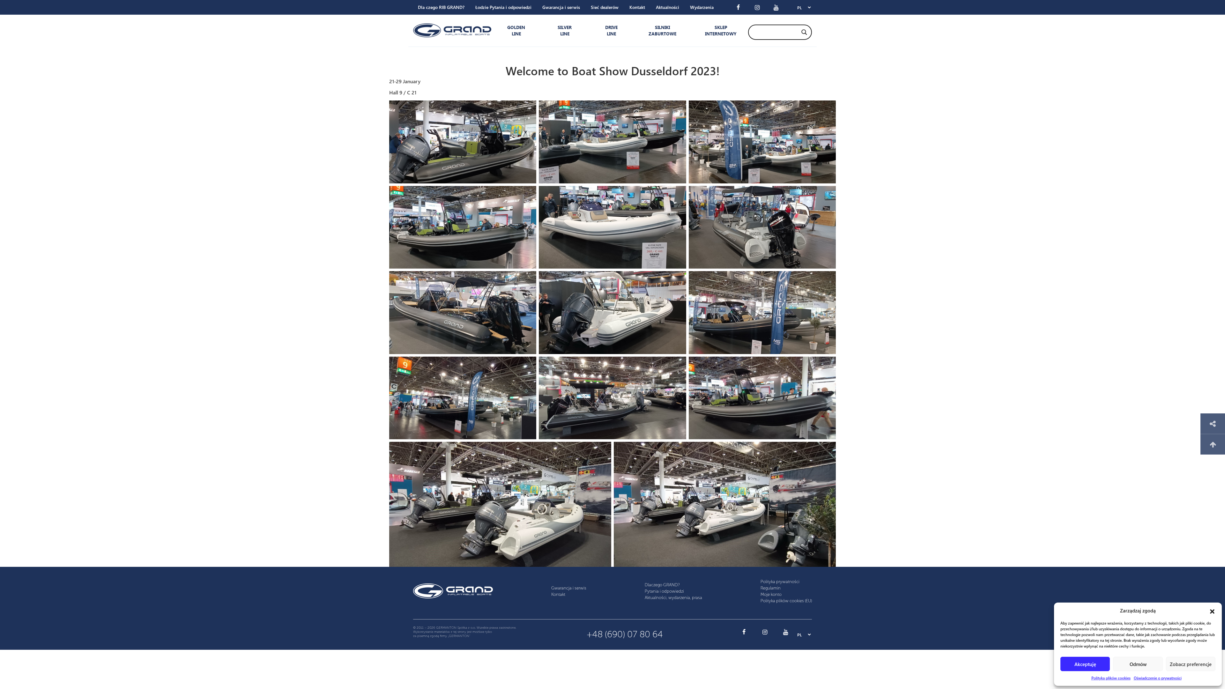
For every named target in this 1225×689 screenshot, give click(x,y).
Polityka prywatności (780, 581)
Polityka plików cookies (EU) (786, 600)
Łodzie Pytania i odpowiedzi (503, 7)
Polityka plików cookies (1111, 677)
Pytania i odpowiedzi (664, 591)
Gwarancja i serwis (561, 7)
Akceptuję (1085, 664)
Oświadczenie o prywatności (1158, 677)
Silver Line (565, 30)
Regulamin (771, 588)
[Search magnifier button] (804, 32)
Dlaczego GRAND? (662, 584)
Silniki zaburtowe (662, 30)
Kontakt (637, 7)
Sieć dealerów (605, 7)
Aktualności (667, 7)
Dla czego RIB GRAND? (441, 7)
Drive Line (611, 30)
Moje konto (771, 594)
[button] (1212, 610)
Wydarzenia (702, 7)
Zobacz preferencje (1191, 664)
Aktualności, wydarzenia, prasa (673, 597)
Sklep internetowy (719, 30)
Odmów (1138, 664)
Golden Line (516, 30)
